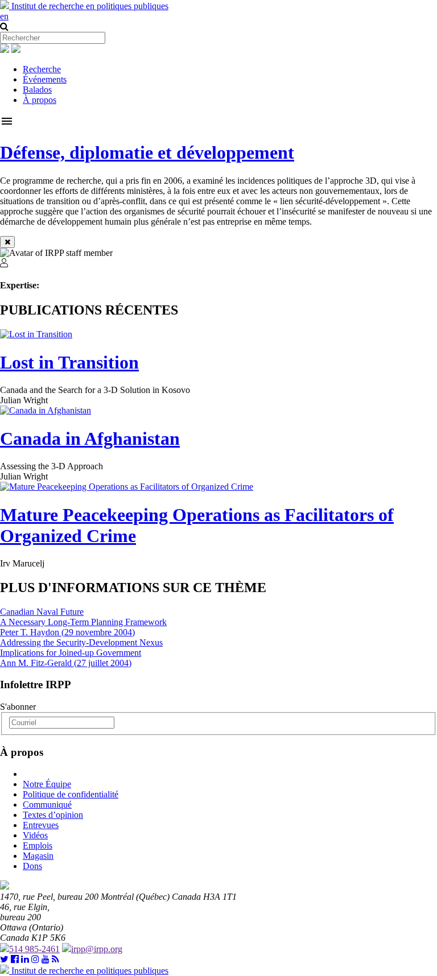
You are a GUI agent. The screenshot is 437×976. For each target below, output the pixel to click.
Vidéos (35, 835)
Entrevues (41, 825)
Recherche (42, 69)
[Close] (7, 242)
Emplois (37, 845)
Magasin (38, 856)
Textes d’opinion (53, 815)
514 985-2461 (34, 949)
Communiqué (47, 804)
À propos (39, 100)
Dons (32, 866)
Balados (37, 89)
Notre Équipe (47, 784)
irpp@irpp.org (96, 949)
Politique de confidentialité (70, 794)
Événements (45, 79)
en (4, 16)
